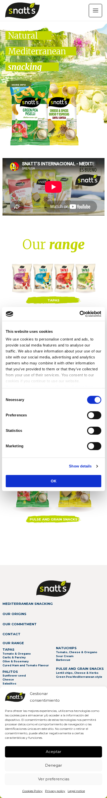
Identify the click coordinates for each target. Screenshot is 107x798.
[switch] (94, 415)
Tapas (53, 300)
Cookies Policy (32, 791)
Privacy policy (55, 791)
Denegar (53, 765)
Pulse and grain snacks (53, 519)
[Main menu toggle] (95, 10)
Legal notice (76, 791)
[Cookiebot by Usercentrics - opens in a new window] (79, 314)
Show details (80, 466)
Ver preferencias (53, 779)
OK (53, 481)
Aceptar (53, 751)
